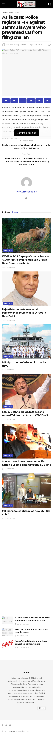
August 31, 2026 (9, 267)
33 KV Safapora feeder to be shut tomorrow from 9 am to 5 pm (32, 619)
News (11, 12)
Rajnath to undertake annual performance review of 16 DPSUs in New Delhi (24, 313)
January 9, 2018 (22, 636)
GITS (26, 731)
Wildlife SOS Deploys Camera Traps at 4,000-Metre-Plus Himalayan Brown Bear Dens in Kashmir (26, 260)
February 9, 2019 (22, 624)
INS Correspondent (17, 45)
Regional (8, 251)
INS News (11, 731)
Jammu (17, 12)
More (41, 708)
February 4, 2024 (22, 647)
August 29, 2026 (9, 469)
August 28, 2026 (9, 518)
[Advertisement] (22, 571)
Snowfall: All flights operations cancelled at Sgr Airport (31, 642)
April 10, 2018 (36, 45)
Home (4, 12)
